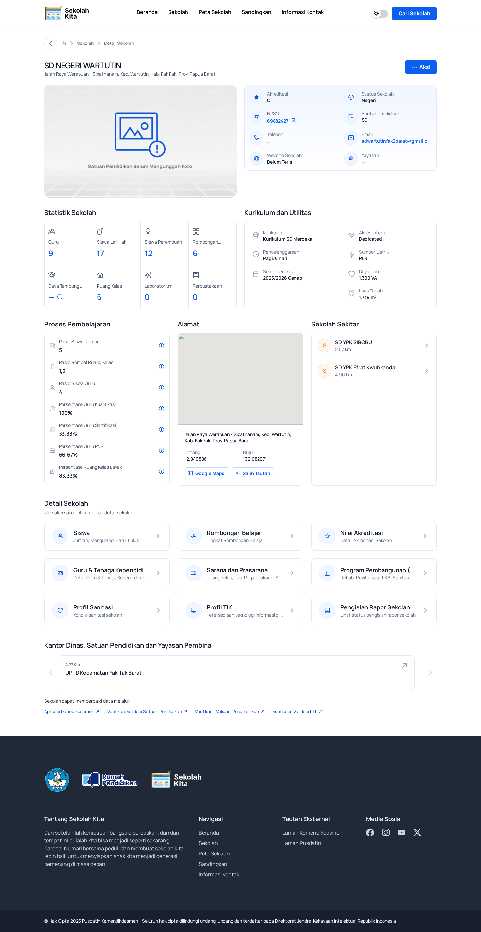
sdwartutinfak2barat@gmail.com (396, 141)
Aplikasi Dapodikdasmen (69, 711)
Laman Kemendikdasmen (312, 832)
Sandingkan (213, 864)
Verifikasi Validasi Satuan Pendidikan (144, 711)
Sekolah (208, 843)
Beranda (209, 832)
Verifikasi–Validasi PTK (295, 711)
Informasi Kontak (219, 874)
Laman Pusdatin (301, 843)
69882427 (278, 121)
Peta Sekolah (214, 853)
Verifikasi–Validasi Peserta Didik (227, 711)
